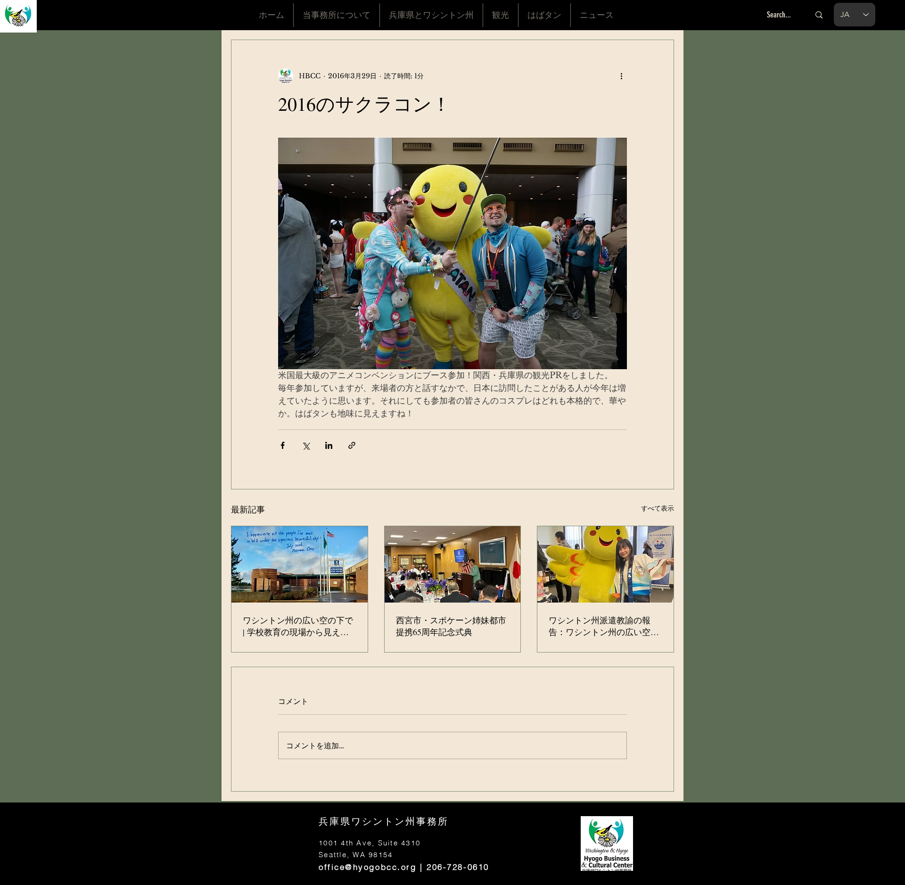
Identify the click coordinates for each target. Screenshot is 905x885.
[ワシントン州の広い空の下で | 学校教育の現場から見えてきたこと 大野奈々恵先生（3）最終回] (299, 564)
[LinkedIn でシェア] (328, 445)
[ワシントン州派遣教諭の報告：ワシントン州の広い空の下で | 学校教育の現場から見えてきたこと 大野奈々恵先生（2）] (605, 564)
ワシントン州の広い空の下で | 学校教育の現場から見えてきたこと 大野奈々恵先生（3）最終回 (298, 626)
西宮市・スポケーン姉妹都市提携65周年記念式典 (451, 625)
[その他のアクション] (621, 76)
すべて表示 (657, 508)
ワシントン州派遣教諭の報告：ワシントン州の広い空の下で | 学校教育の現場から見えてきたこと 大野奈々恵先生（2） (604, 626)
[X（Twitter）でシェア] (305, 445)
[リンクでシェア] (351, 445)
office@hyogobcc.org (367, 867)
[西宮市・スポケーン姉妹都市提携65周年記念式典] (453, 564)
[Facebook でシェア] (282, 445)
